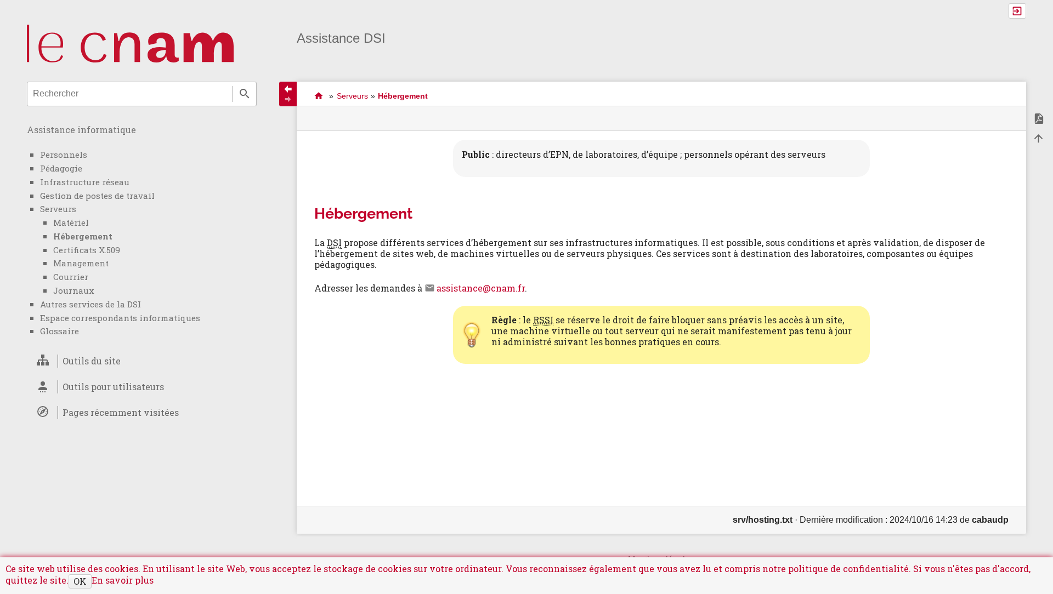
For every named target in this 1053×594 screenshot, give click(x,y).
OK (80, 581)
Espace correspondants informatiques (120, 317)
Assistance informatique (81, 129)
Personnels (63, 154)
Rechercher (244, 94)
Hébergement (82, 236)
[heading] (141, 361)
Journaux (73, 290)
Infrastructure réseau (84, 181)
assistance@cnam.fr (481, 288)
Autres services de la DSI (90, 304)
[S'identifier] (1017, 11)
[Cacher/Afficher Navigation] (288, 94)
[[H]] (130, 43)
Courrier (70, 276)
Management (81, 263)
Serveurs (58, 208)
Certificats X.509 (86, 249)
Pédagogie (61, 168)
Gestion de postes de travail (97, 195)
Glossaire (59, 330)
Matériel (71, 222)
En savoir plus (123, 580)
